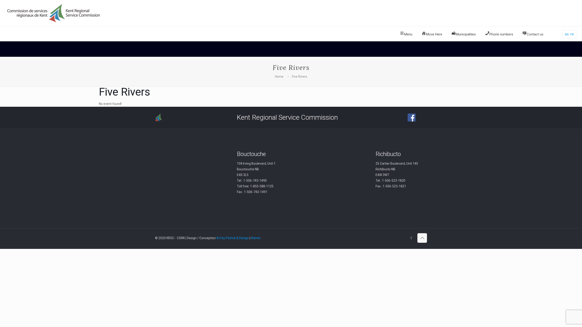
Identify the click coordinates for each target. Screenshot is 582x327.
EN (567, 34)
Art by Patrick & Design (232, 238)
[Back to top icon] (422, 238)
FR (572, 34)
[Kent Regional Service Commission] (54, 13)
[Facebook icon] (411, 238)
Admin (256, 238)
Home (279, 76)
